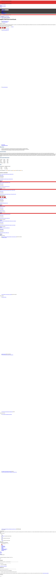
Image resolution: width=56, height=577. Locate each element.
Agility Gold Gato (2, 210)
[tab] (29, 144)
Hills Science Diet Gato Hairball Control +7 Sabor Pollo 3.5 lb (8, 194)
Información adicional (5, 145)
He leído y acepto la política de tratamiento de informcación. (9, 571)
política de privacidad (45, 573)
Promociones (3, 10)
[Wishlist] (0, 183)
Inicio (0, 17)
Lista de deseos (4, 13)
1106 (2, 538)
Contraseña (1, 563)
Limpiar (13, 26)
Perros (2, 548)
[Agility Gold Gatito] (5, 21)
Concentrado (8, 17)
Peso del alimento (2, 26)
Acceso (5, 564)
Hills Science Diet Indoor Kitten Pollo (5, 218)
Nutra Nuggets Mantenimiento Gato (5, 186)
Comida (5, 17)
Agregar (4, 27)
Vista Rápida (1, 175)
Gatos (2, 11)
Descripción (3, 144)
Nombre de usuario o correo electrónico (5, 561)
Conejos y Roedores (4, 12)
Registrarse (1, 574)
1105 (2, 540)
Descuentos (3, 9)
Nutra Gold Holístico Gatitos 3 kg (4, 232)
